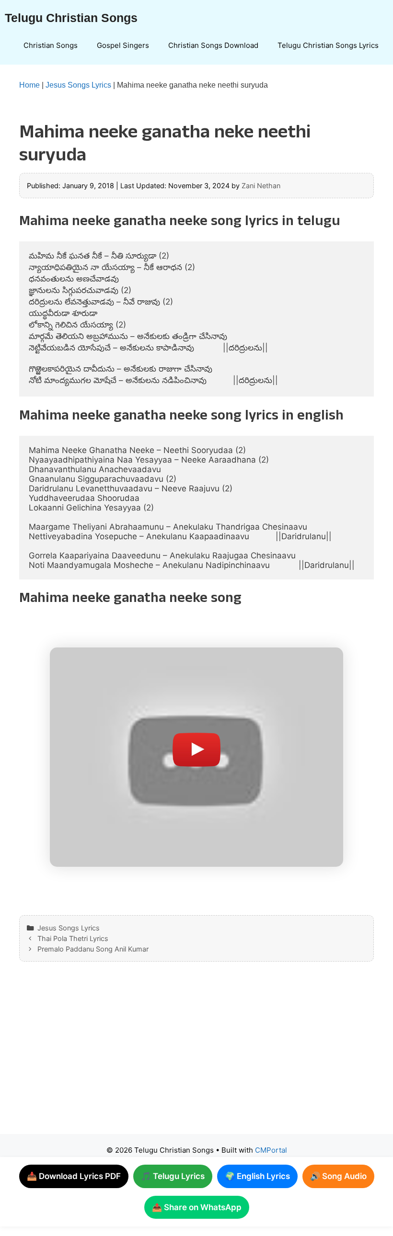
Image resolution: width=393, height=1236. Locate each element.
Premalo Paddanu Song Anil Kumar (93, 949)
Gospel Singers (123, 45)
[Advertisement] (196, 1057)
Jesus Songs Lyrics (78, 85)
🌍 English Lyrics (257, 1176)
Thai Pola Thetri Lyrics (72, 938)
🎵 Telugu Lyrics (173, 1176)
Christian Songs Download (213, 45)
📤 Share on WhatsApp (197, 1207)
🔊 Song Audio (338, 1176)
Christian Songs (50, 45)
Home (29, 85)
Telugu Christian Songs (71, 17)
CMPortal (271, 1150)
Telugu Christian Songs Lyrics (328, 45)
